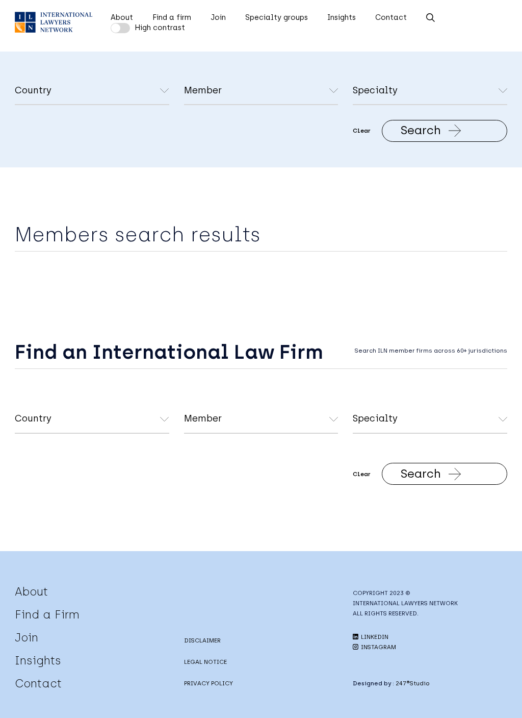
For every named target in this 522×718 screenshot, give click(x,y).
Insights (341, 17)
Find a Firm (47, 614)
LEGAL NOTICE (205, 661)
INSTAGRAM (377, 647)
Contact (391, 17)
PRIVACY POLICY (208, 683)
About (122, 17)
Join (218, 17)
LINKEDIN (373, 636)
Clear (362, 130)
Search (421, 130)
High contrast (160, 27)
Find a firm (171, 17)
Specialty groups (276, 17)
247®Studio (413, 683)
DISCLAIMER (202, 640)
